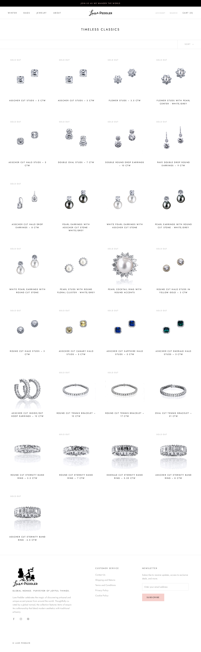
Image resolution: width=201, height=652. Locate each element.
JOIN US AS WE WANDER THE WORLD (100, 3)
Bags (27, 12)
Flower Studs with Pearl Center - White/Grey (173, 102)
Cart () (188, 12)
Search (174, 13)
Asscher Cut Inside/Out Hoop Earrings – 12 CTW (27, 415)
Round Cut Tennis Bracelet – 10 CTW (76, 415)
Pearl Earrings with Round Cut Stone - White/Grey (173, 226)
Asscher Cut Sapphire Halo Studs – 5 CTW (125, 353)
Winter (12, 12)
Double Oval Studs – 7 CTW (76, 162)
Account (160, 13)
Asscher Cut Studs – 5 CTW (27, 100)
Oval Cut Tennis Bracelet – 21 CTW (173, 415)
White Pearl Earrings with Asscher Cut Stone (125, 226)
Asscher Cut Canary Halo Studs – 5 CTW (76, 353)
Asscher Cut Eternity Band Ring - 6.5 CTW (27, 538)
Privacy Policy (101, 590)
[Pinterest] (28, 619)
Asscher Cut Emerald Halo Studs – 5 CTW (173, 353)
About (57, 12)
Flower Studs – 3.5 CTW (125, 100)
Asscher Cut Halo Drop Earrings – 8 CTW (27, 226)
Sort (188, 44)
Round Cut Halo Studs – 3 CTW (27, 353)
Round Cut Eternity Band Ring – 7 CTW (76, 477)
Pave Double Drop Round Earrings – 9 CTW (173, 164)
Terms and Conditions (105, 585)
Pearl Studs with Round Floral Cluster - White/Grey (76, 291)
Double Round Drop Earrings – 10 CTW (124, 164)
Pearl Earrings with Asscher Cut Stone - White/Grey (76, 227)
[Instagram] (21, 619)
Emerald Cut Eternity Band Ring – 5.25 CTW (125, 477)
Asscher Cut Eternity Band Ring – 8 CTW (173, 477)
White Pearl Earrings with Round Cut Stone (27, 291)
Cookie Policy (101, 595)
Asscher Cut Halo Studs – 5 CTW (27, 164)
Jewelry (42, 12)
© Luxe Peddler (21, 643)
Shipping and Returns (105, 580)
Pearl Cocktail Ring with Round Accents (125, 291)
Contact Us (100, 574)
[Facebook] (14, 619)
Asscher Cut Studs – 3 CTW (76, 100)
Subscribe (153, 597)
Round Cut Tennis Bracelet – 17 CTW (124, 415)
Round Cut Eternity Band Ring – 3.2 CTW (27, 477)
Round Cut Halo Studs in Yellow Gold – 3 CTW (173, 291)
